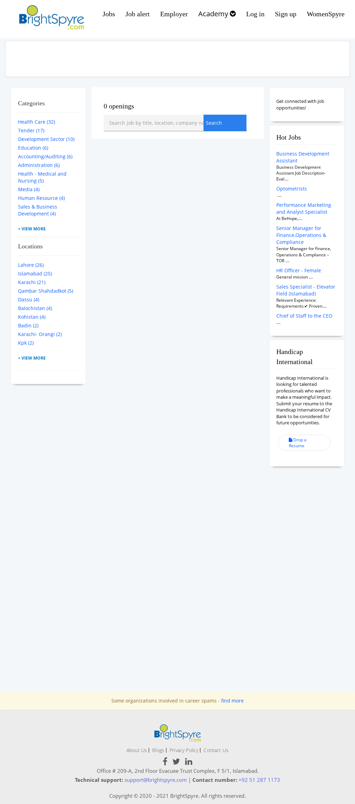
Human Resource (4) (41, 198)
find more (232, 700)
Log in (255, 14)
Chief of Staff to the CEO (304, 315)
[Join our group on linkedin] (188, 762)
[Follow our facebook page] (165, 762)
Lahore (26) (31, 265)
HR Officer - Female (298, 270)
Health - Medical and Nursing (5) (42, 177)
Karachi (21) (31, 282)
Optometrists (291, 188)
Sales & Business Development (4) (37, 210)
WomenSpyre (326, 14)
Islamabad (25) (35, 273)
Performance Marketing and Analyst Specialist (303, 208)
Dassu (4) (28, 299)
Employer (174, 14)
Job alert (137, 14)
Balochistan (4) (35, 308)
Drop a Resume (297, 443)
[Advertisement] (177, 58)
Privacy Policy (184, 750)
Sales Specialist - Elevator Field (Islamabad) (305, 290)
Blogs (158, 750)
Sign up (285, 14)
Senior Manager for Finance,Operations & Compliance (301, 235)
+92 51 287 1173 (259, 779)
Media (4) (29, 189)
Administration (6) (39, 165)
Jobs (109, 14)
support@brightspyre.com (155, 779)
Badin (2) (28, 325)
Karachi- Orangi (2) (40, 334)
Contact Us (216, 750)
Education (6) (33, 147)
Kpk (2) (26, 342)
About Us (137, 750)
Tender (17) (31, 130)
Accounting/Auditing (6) (45, 156)
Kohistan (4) (31, 316)
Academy (214, 13)
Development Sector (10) (46, 139)
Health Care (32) (36, 121)
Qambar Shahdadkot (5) (45, 291)
